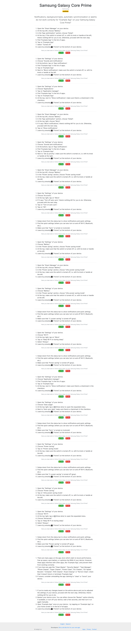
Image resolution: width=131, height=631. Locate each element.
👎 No (68, 53)
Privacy (89, 629)
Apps (84, 629)
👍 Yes (61, 53)
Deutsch (68, 624)
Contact (94, 629)
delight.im (39, 629)
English (62, 624)
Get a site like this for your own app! (69, 627)
